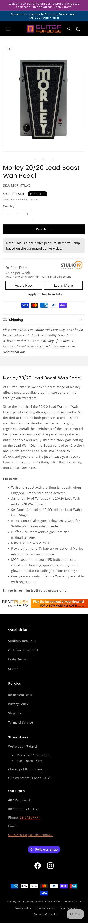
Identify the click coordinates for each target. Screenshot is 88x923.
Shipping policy (68, 907)
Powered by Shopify (48, 901)
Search (13, 669)
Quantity (9, 206)
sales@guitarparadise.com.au (30, 835)
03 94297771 (30, 817)
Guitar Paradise (26, 901)
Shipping (7, 199)
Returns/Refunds (20, 695)
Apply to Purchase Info (45, 294)
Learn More (63, 285)
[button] (8, 28)
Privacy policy (23, 907)
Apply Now (23, 285)
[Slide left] (34, 159)
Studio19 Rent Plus (22, 641)
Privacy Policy (18, 704)
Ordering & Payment (23, 650)
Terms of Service (20, 722)
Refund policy (72, 901)
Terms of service (45, 907)
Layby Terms (17, 659)
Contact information (46, 914)
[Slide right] (53, 159)
